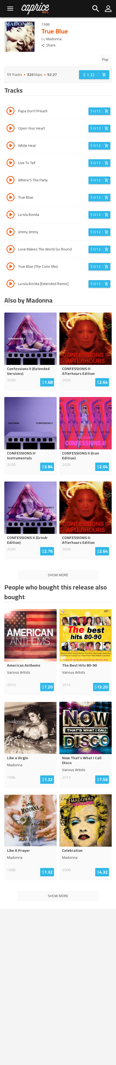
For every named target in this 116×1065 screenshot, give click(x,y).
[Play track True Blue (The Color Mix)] (10, 267)
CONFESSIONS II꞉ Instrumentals (21, 455)
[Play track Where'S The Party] (10, 181)
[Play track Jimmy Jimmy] (10, 233)
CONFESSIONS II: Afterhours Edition (78, 540)
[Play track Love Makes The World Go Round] (10, 250)
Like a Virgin (17, 757)
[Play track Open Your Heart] (10, 129)
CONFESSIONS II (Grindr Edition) (27, 540)
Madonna (54, 38)
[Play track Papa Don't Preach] (10, 112)
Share (51, 45)
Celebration (72, 850)
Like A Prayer (18, 850)
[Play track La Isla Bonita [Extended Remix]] (10, 284)
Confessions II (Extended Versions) (28, 371)
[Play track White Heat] (10, 146)
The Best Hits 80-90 (79, 665)
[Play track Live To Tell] (10, 163)
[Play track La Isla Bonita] (10, 215)
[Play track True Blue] (10, 198)
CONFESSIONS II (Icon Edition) (80, 455)
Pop (105, 59)
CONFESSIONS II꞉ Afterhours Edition (78, 371)
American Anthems (23, 665)
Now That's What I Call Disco (81, 760)
